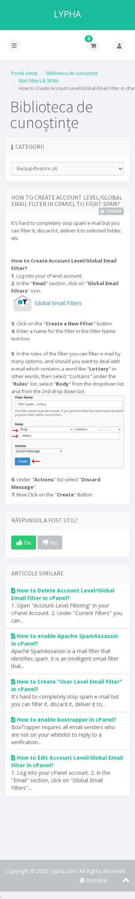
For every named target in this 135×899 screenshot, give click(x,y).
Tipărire (113, 211)
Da (26, 542)
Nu (52, 542)
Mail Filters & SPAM (38, 81)
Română (96, 880)
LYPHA (67, 14)
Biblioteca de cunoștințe (72, 73)
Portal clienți (24, 73)
